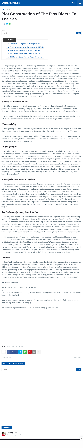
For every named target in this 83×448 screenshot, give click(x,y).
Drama (9, 9)
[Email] (34, 352)
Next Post (77, 357)
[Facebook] (4, 24)
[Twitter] (7, 24)
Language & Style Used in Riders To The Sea (25, 50)
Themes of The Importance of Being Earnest (24, 44)
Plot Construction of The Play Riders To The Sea (26, 57)
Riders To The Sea (17, 346)
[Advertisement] (41, 328)
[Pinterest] (30, 352)
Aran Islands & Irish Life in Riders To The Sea (25, 54)
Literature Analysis (11, 3)
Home (3, 9)
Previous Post (7, 357)
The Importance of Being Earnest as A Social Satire (27, 47)
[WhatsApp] (10, 24)
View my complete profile (14, 435)
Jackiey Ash (12, 432)
